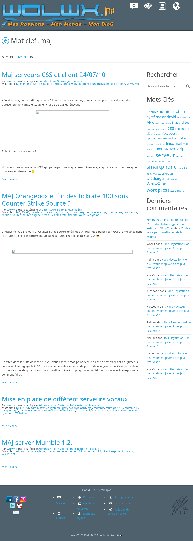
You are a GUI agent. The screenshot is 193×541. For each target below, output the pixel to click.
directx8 (56, 83)
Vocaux (9, 413)
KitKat (162, 144)
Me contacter (122, 503)
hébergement (77, 408)
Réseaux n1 (95, 405)
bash (168, 123)
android (169, 116)
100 (18, 212)
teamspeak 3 (100, 410)
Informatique (78, 405)
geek (160, 138)
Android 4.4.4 (183, 117)
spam (180, 168)
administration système (46, 408)
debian (179, 128)
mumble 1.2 (132, 408)
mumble (99, 408)
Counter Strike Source (52, 81)
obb (165, 149)
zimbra (179, 190)
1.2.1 (26, 408)
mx (159, 148)
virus (174, 179)
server (151, 156)
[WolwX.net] (58, 15)
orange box (115, 212)
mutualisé (151, 149)
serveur (36, 410)
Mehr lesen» (10, 179)
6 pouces (152, 112)
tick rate (61, 215)
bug (187, 122)
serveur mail (163, 161)
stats (106, 83)
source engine (32, 215)
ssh (187, 167)
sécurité (152, 174)
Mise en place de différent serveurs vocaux (65, 399)
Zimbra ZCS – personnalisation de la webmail (168, 232)
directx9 (68, 83)
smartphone (162, 166)
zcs (172, 190)
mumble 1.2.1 (92, 451)
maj (99, 83)
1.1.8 (19, 408)
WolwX (11, 81)
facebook (169, 133)
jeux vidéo (154, 144)
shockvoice (49, 410)
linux (170, 143)
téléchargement (113, 451)
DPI (187, 128)
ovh (171, 148)
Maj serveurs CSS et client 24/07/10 (53, 74)
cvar (34, 83)
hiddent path (87, 83)
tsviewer (115, 410)
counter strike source (44, 212)
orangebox (130, 212)
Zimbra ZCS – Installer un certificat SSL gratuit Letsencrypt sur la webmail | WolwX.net (168, 224)
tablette (165, 173)
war (137, 83)
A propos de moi (124, 497)
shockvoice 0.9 (66, 410)
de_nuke (44, 83)
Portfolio (88, 497)
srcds (45, 215)
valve (130, 83)
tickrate (72, 215)
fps (66, 212)
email (159, 134)
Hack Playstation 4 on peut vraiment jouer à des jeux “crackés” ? (168, 248)
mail (178, 143)
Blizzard (178, 122)
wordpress (158, 190)
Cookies (61, 518)
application (160, 123)
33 (23, 212)
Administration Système (53, 405)
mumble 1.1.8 (114, 408)
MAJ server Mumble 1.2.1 (39, 442)
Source (16, 215)
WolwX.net (21, 413)
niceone (25, 410)
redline (6, 215)
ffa (76, 83)
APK (150, 122)
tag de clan (118, 83)
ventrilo (126, 410)
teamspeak (83, 410)
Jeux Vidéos (74, 81)
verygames (94, 215)
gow (64, 408)
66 (27, 212)
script (181, 148)
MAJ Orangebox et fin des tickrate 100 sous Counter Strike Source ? (65, 200)
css (29, 83)
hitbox (74, 212)
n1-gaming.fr (10, 410)
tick (53, 215)
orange (101, 212)
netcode (91, 212)
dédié (151, 133)
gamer (152, 138)
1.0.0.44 (20, 83)
